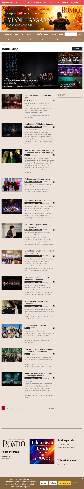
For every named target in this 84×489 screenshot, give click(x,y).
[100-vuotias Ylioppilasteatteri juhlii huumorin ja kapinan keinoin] (12, 355)
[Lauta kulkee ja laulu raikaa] (12, 331)
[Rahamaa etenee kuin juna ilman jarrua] (12, 101)
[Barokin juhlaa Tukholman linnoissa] (12, 130)
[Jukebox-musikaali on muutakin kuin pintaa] (70, 71)
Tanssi (6, 78)
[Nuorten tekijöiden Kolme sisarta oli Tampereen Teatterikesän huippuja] (12, 156)
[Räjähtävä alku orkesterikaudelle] (12, 206)
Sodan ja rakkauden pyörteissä (37, 179)
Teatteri (63, 69)
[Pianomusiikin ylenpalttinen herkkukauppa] (12, 230)
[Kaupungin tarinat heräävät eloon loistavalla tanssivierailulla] (30, 70)
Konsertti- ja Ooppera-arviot (69, 57)
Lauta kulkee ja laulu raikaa (35, 325)
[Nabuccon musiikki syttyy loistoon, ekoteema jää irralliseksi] (12, 379)
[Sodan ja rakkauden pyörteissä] (12, 185)
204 (22, 408)
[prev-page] (59, 101)
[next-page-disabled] (62, 101)
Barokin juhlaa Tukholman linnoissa (38, 124)
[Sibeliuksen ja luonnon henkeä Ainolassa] (12, 307)
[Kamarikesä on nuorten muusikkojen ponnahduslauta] (12, 257)
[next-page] (27, 408)
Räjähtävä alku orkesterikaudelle (37, 200)
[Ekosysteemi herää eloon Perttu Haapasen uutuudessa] (12, 283)
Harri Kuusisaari (9, 86)
